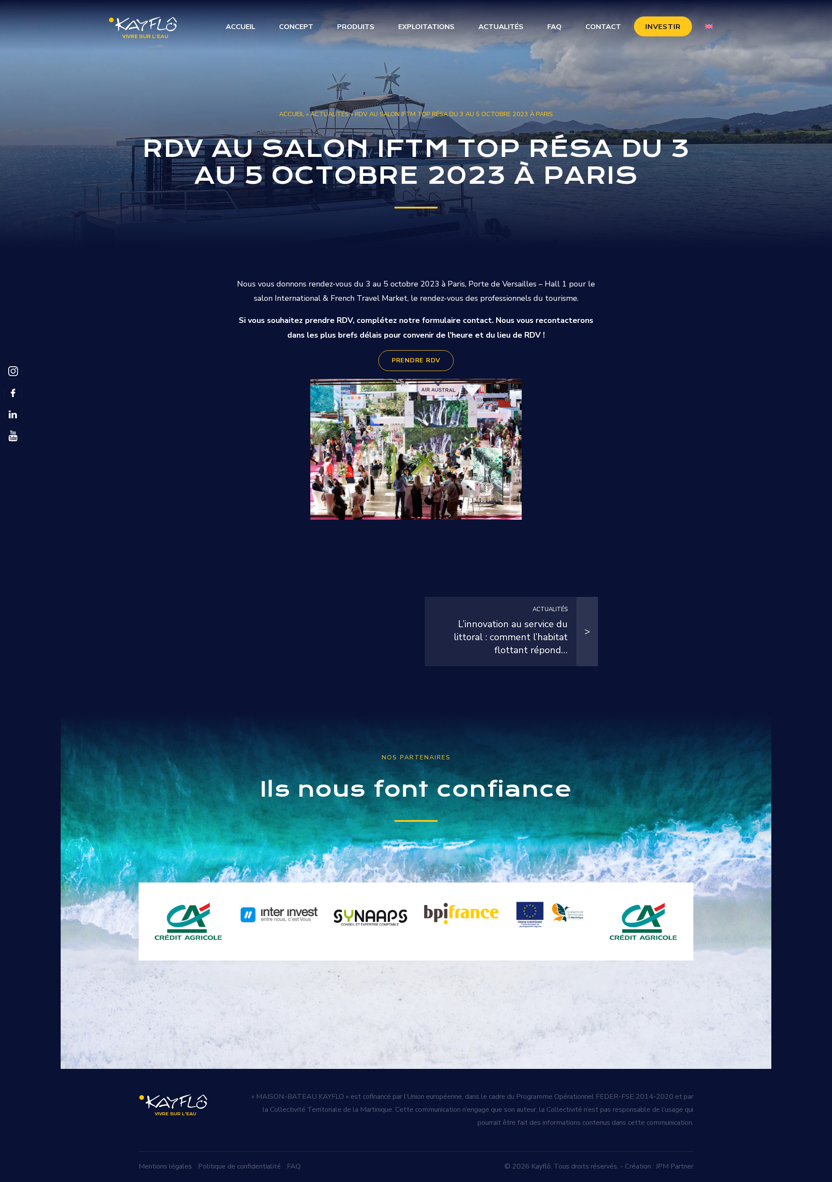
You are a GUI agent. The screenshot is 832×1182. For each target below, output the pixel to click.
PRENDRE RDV (416, 360)
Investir (663, 27)
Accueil (240, 27)
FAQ (554, 27)
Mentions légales (165, 1166)
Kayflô (541, 1166)
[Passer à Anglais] (709, 26)
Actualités (500, 27)
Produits (355, 27)
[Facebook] (13, 392)
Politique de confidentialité (239, 1166)
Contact (603, 27)
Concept (296, 27)
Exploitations (426, 27)
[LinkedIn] (13, 414)
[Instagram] (13, 371)
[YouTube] (13, 436)
